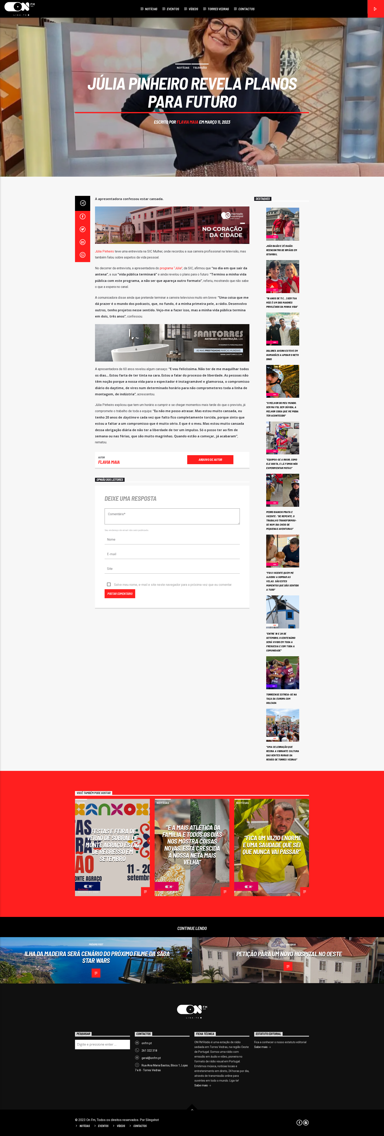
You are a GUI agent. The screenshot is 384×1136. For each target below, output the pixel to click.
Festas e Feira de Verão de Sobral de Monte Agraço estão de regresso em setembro (112, 844)
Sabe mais (201, 1085)
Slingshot (152, 1120)
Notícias (151, 9)
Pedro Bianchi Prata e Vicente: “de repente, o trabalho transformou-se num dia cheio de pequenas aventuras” (281, 520)
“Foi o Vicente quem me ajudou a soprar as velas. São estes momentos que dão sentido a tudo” (282, 581)
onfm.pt (147, 1043)
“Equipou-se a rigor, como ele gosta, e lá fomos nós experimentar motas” (282, 464)
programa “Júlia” (170, 268)
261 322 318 (149, 1050)
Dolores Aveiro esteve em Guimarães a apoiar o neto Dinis (282, 355)
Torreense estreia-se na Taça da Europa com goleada (281, 698)
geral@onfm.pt (151, 1058)
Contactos (246, 9)
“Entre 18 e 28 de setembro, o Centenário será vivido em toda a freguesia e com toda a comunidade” (280, 642)
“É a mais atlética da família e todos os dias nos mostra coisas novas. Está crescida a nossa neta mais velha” (192, 844)
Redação (83, 889)
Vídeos (193, 9)
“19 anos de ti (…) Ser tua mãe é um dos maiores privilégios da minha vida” (282, 302)
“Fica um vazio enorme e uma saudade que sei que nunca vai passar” (271, 844)
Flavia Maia (187, 122)
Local (81, 803)
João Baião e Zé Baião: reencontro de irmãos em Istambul (281, 250)
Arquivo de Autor (210, 459)
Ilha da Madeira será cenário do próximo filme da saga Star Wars (97, 957)
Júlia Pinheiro (105, 251)
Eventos (173, 9)
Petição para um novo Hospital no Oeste (289, 954)
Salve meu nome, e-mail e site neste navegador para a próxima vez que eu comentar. (173, 585)
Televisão (200, 67)
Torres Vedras (218, 9)
